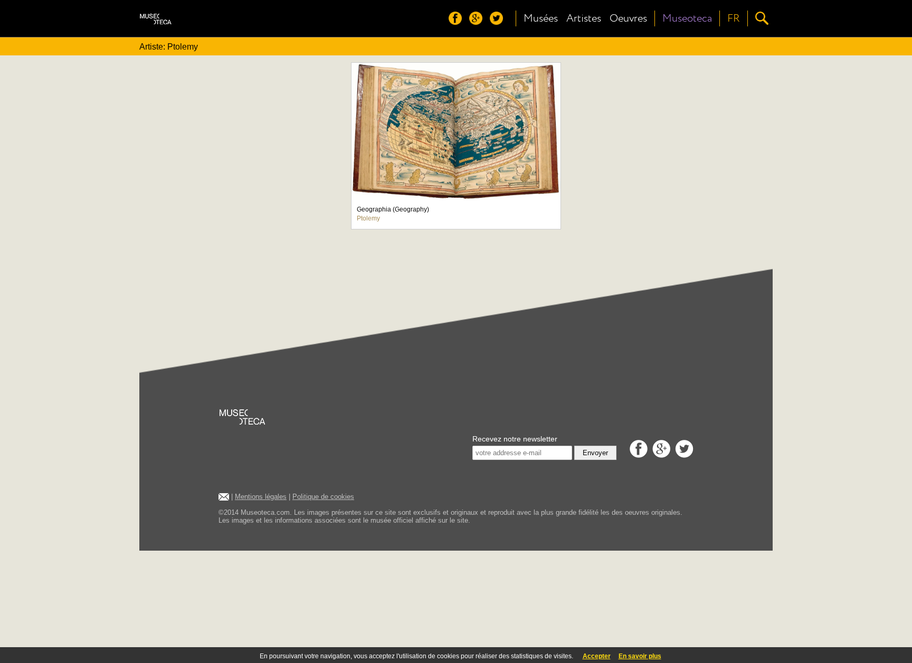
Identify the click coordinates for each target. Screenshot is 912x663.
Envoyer (595, 453)
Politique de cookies (323, 497)
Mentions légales (261, 497)
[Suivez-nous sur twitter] (499, 21)
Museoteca (687, 18)
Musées (541, 18)
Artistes (583, 18)
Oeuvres (628, 18)
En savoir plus (640, 656)
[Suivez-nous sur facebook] (458, 21)
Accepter (597, 656)
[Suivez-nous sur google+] (478, 21)
